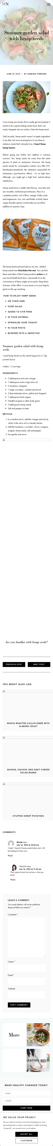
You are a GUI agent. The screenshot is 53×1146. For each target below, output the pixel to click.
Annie (19, 842)
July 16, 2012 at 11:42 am (30, 869)
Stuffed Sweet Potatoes (28, 816)
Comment (13, 914)
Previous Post (14, 664)
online (40, 274)
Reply (10, 855)
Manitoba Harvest (27, 270)
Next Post (39, 664)
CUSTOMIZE (26, 1141)
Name (11, 961)
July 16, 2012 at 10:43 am (28, 845)
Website (11, 988)
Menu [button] (37, 4)
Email (11, 975)
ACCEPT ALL (26, 1134)
